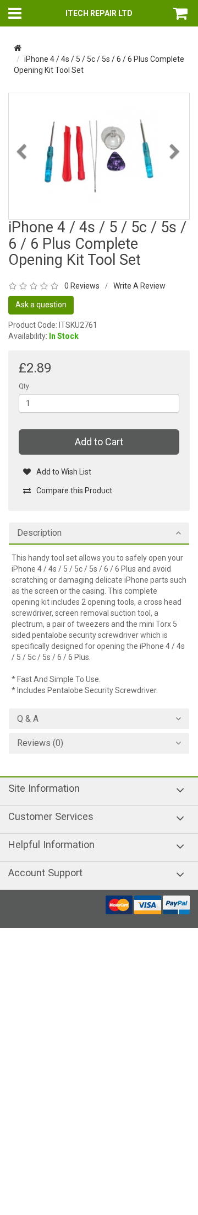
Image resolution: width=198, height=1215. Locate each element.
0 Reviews (82, 285)
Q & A (27, 719)
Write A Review (139, 285)
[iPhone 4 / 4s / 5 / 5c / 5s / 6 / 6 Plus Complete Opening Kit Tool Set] (99, 155)
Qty (24, 386)
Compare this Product (74, 490)
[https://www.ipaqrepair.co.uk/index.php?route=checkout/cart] (181, 13)
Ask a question (41, 304)
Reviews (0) (40, 743)
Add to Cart (99, 441)
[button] (22, 181)
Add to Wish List (63, 471)
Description (39, 533)
